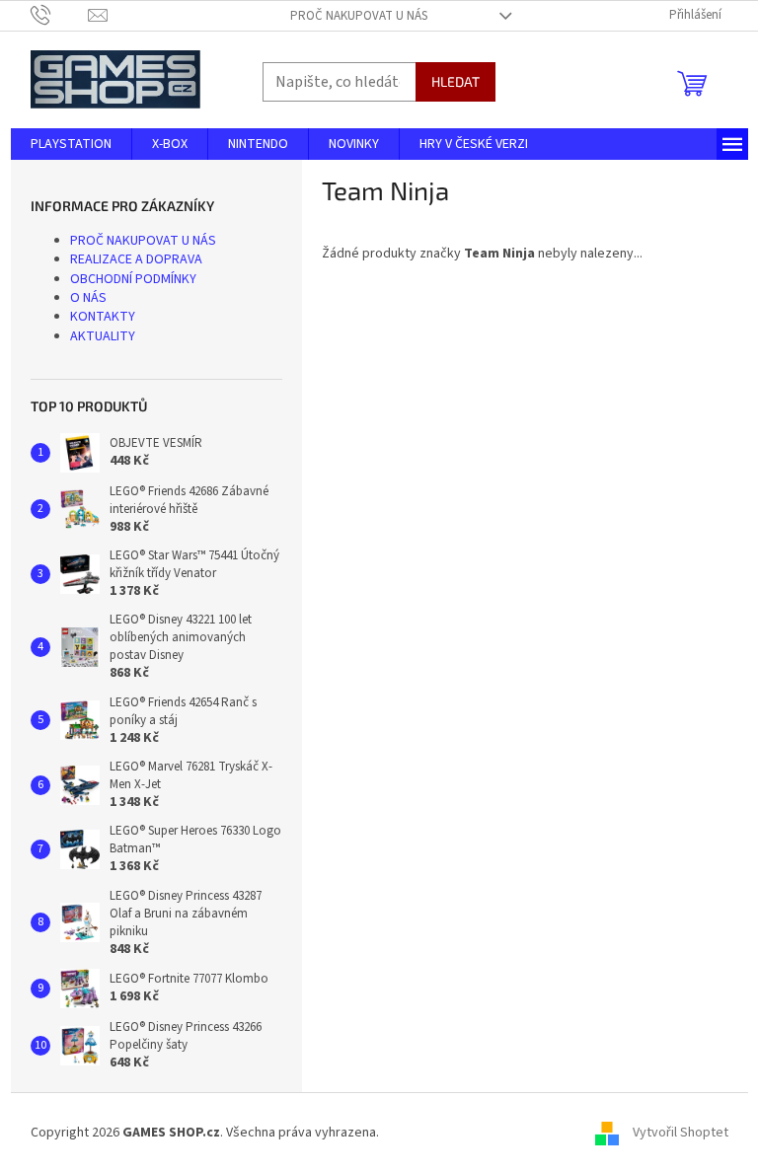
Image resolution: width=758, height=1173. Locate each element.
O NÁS (88, 298)
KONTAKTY (102, 317)
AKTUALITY (102, 336)
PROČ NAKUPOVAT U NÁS (358, 16)
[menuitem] (71, 144)
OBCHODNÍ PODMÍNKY (133, 279)
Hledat (455, 81)
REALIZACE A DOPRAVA (136, 259)
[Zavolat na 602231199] (60, 15)
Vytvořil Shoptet (680, 1132)
